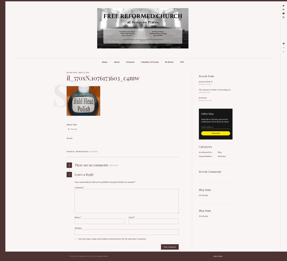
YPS (182, 62)
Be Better (169, 62)
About (117, 62)
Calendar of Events (150, 62)
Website (78, 228)
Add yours (113, 165)
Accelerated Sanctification (210, 152)
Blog (220, 152)
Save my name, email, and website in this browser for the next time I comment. (112, 239)
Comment (79, 187)
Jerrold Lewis (72, 72)
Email (132, 217)
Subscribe (216, 133)
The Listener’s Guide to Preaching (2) (214, 90)
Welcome (222, 156)
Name (78, 217)
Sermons (130, 62)
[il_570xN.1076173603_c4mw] (284, 48)
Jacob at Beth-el (205, 81)
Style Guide (217, 256)
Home (104, 62)
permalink (93, 151)
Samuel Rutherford (207, 156)
